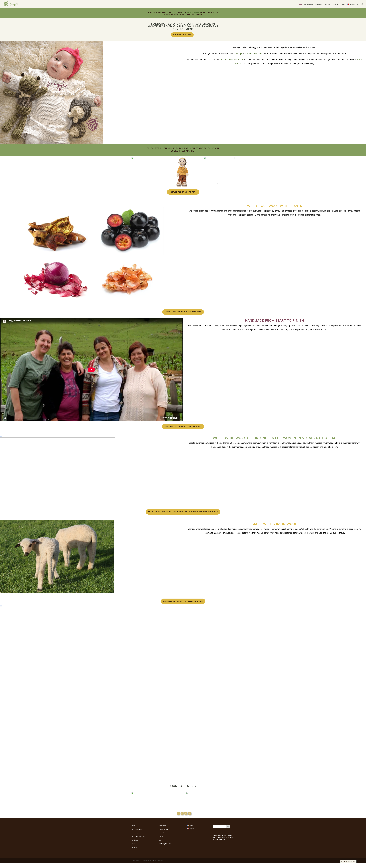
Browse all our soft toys (183, 192)
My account (162, 826)
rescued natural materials (232, 59)
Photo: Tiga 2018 (165, 844)
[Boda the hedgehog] (219, 158)
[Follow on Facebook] (178, 813)
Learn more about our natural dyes (183, 312)
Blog (133, 844)
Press (343, 4)
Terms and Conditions (138, 836)
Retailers (134, 847)
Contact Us (162, 836)
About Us (327, 4)
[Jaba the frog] (147, 158)
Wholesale (135, 840)
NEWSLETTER (193, 12)
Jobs (160, 840)
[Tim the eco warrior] (183, 187)
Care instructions (137, 829)
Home (300, 4)
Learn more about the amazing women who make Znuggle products (183, 512)
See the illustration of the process (183, 426)
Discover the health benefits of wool (183, 601)
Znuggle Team (163, 829)
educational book (254, 53)
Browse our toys (182, 35)
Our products (308, 4)
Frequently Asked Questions (140, 833)
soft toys (238, 53)
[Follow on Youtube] (189, 813)
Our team (335, 4)
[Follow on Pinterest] (185, 813)
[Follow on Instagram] (182, 813)
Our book (318, 4)
